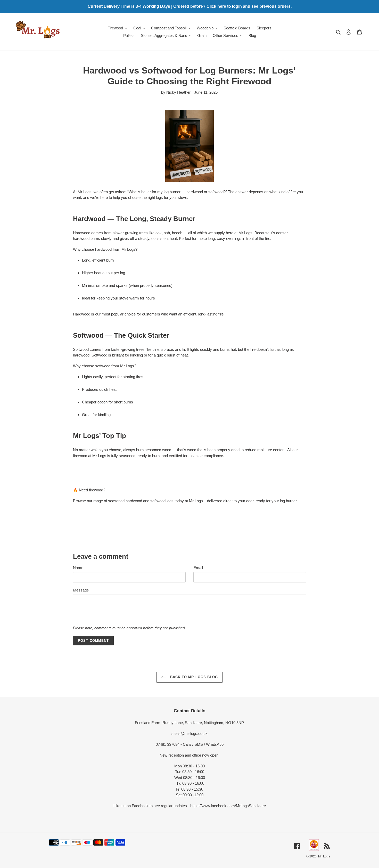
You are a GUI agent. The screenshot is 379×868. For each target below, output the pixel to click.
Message (81, 590)
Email (198, 567)
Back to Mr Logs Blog (193, 677)
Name (78, 567)
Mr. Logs (324, 856)
